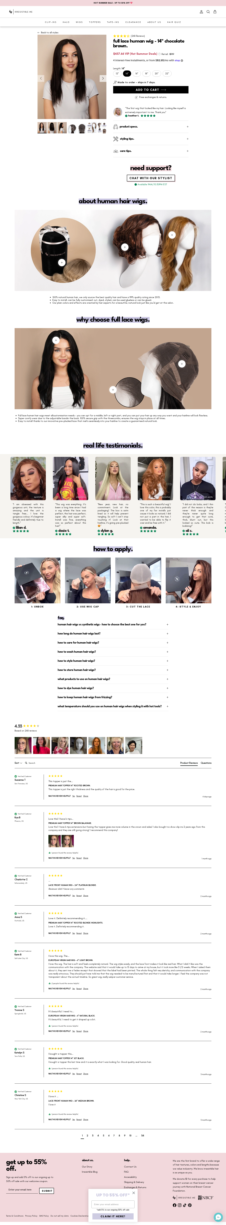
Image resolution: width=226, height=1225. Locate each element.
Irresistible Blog (89, 1171)
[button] (150, 35)
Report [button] (79, 796)
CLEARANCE (133, 22)
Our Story (87, 1166)
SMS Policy (44, 1216)
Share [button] (85, 796)
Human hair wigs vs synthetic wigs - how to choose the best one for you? (102, 624)
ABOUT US (154, 22)
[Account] (200, 12)
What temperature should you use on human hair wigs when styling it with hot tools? (110, 706)
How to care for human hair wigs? (78, 642)
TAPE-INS (113, 22)
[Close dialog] (133, 1193)
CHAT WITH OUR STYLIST (150, 178)
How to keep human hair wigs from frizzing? (85, 697)
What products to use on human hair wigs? (84, 679)
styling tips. (127, 139)
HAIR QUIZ (174, 22)
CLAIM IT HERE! (113, 1216)
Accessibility (130, 1177)
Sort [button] (17, 763)
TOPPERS (95, 22)
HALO (66, 22)
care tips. (125, 151)
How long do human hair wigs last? (79, 633)
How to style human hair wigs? (76, 661)
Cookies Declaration (79, 1216)
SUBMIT (47, 1190)
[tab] (189, 763)
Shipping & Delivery (134, 1182)
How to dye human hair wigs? (76, 688)
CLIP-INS (51, 22)
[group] (31, 726)
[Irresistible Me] (20, 11)
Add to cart (147, 90)
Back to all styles (49, 32)
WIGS (79, 22)
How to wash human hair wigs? (77, 652)
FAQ (126, 1171)
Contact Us (130, 1166)
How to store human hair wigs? (77, 670)
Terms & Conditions (14, 1216)
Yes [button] (73, 796)
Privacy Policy (31, 1216)
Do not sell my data (60, 1216)
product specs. (129, 126)
